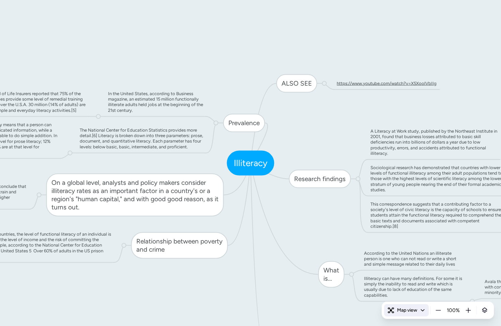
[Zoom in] (468, 310)
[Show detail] (484, 310)
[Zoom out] (438, 310)
